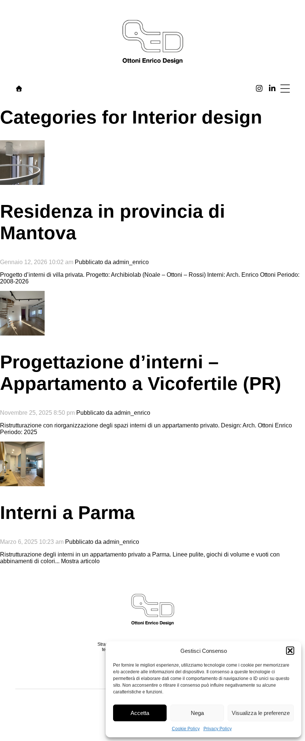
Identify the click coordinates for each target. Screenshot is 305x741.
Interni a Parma (67, 512)
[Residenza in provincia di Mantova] (22, 181)
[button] (290, 650)
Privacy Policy (217, 728)
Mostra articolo (80, 561)
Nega (197, 713)
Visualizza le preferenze (261, 713)
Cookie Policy (186, 728)
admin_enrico (131, 262)
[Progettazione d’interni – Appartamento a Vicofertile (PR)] (22, 332)
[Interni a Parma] (22, 482)
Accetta (140, 713)
